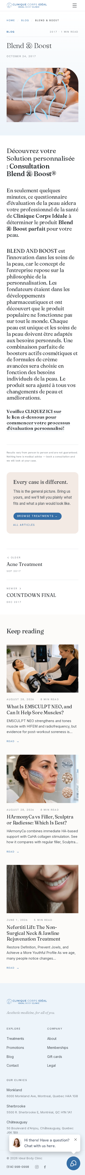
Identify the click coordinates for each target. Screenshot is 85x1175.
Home (11, 20)
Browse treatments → (37, 516)
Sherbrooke (16, 1106)
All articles (24, 524)
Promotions (15, 1048)
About (51, 1038)
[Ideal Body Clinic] (27, 5)
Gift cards (54, 1057)
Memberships (57, 1048)
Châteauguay (17, 1122)
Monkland (14, 1090)
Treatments (15, 1038)
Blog (25, 20)
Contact (13, 1065)
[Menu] (74, 5)
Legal (51, 1065)
